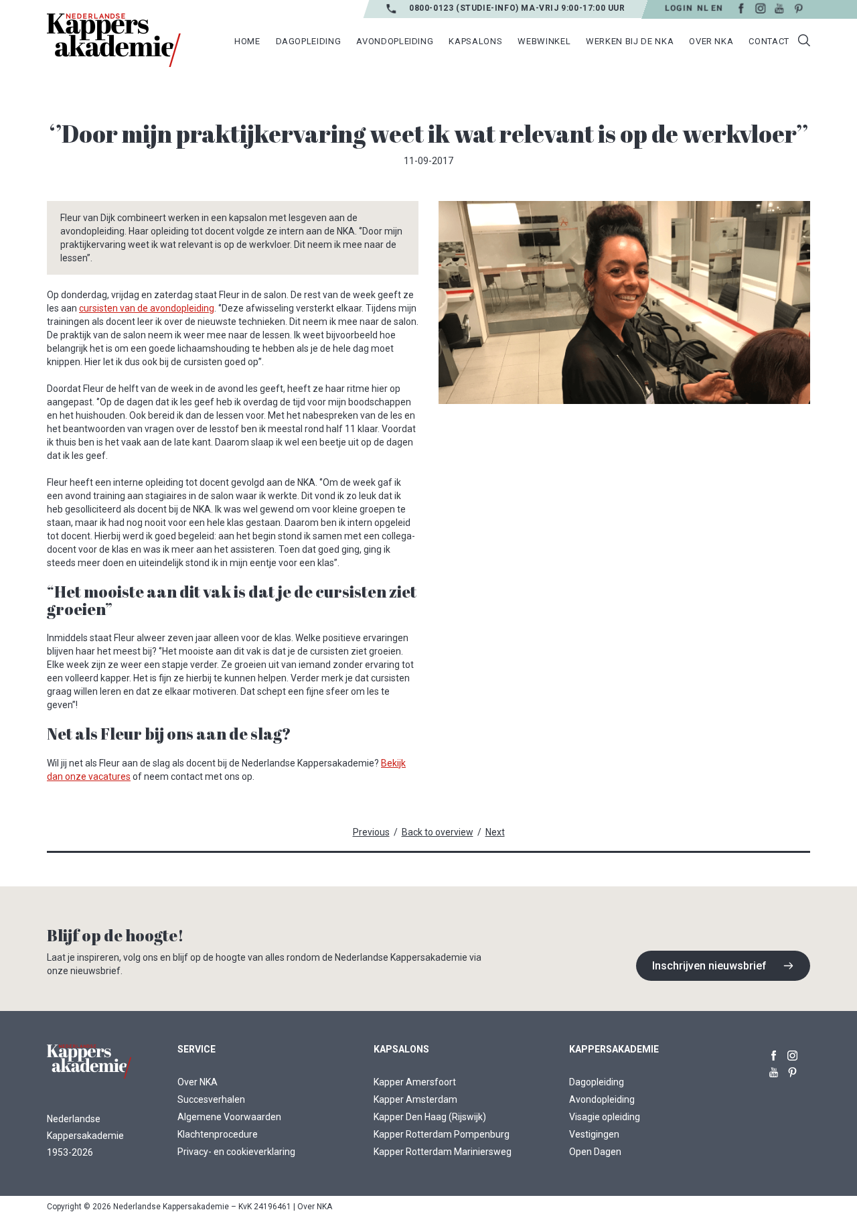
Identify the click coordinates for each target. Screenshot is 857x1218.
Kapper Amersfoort (415, 1082)
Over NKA (197, 1082)
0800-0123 (432, 8)
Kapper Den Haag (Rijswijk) (430, 1116)
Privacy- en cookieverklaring (236, 1151)
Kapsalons (475, 41)
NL (702, 8)
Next (495, 832)
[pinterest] (792, 1070)
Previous (371, 832)
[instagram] (792, 1053)
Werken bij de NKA (630, 41)
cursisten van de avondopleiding (146, 308)
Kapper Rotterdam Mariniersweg (443, 1151)
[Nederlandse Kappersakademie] (114, 40)
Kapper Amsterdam (415, 1099)
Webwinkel (544, 41)
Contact (769, 41)
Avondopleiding (602, 1099)
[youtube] (774, 1070)
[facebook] (774, 1053)
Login (678, 8)
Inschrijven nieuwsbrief (709, 965)
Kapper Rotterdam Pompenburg (442, 1134)
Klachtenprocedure (217, 1134)
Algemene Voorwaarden (229, 1116)
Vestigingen (594, 1134)
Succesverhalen (211, 1099)
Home (247, 41)
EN (716, 8)
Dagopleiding (596, 1082)
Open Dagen (595, 1151)
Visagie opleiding (604, 1116)
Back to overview (437, 832)
